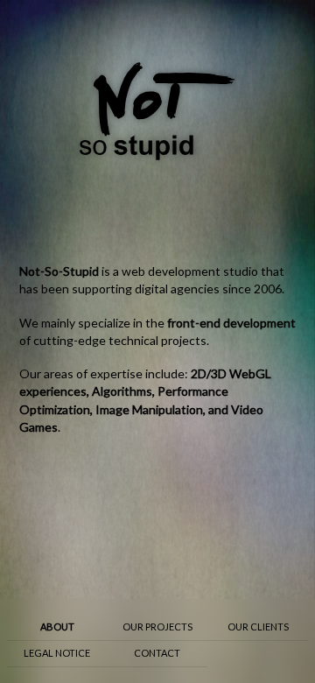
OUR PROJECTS (157, 626)
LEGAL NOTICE (57, 652)
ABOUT (57, 626)
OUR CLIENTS (258, 626)
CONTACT (157, 652)
